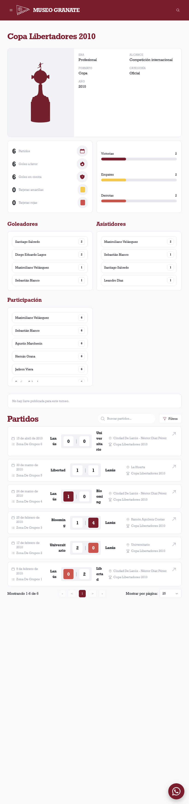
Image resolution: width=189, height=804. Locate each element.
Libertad (58, 470)
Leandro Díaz (113, 280)
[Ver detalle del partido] (174, 434)
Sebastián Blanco (27, 280)
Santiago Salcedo (27, 242)
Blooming (99, 496)
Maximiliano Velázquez (32, 267)
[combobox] (170, 593)
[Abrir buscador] (178, 10)
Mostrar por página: (142, 593)
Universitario (99, 441)
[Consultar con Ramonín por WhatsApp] (176, 791)
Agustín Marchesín (28, 343)
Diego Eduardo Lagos (30, 254)
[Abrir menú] (11, 10)
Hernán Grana (25, 356)
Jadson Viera (24, 369)
